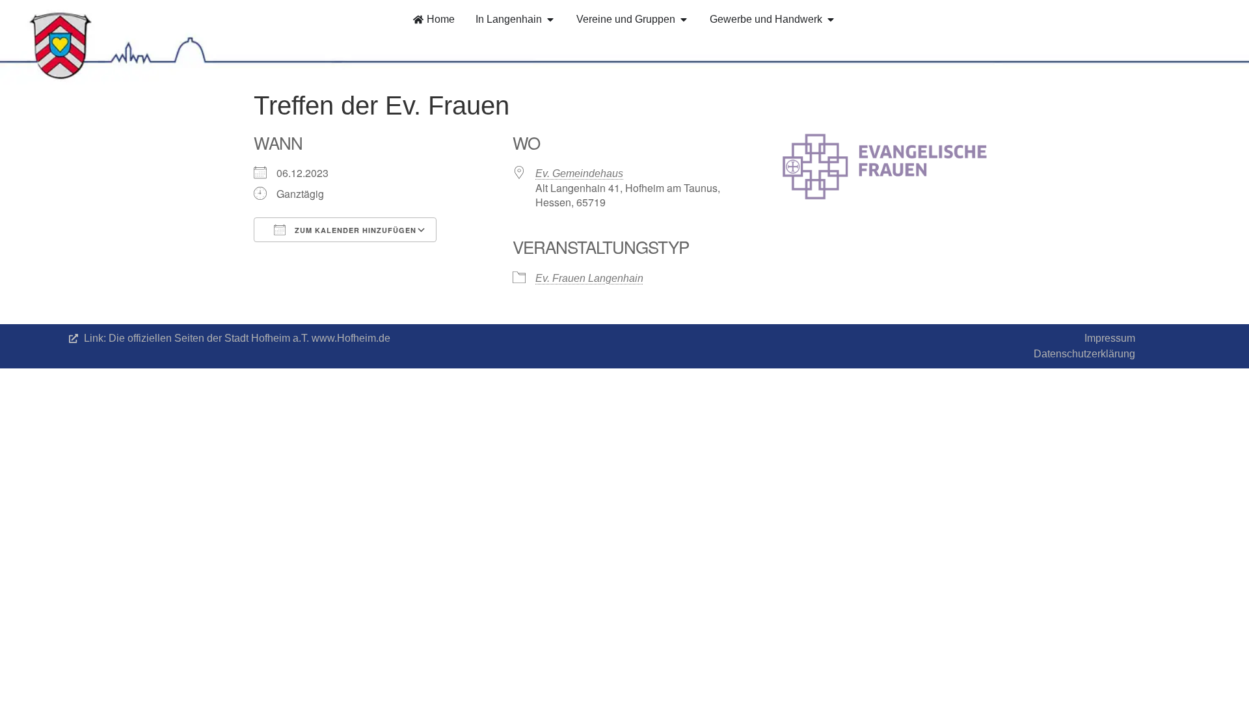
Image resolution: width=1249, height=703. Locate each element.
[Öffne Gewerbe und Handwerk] (831, 19)
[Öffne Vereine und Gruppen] (683, 19)
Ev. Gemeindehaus (579, 173)
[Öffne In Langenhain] (550, 19)
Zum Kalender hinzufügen (354, 230)
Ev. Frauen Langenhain (589, 278)
